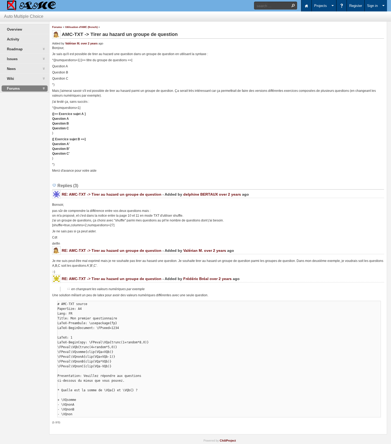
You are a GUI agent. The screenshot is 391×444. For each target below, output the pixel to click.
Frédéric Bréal (196, 279)
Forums (57, 27)
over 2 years (89, 43)
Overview (14, 29)
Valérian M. (72, 43)
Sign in (372, 6)
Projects (320, 6)
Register (355, 6)
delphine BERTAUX (200, 194)
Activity (13, 39)
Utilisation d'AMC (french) (81, 27)
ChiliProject (228, 440)
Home (306, 5)
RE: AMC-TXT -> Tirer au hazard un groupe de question (111, 194)
